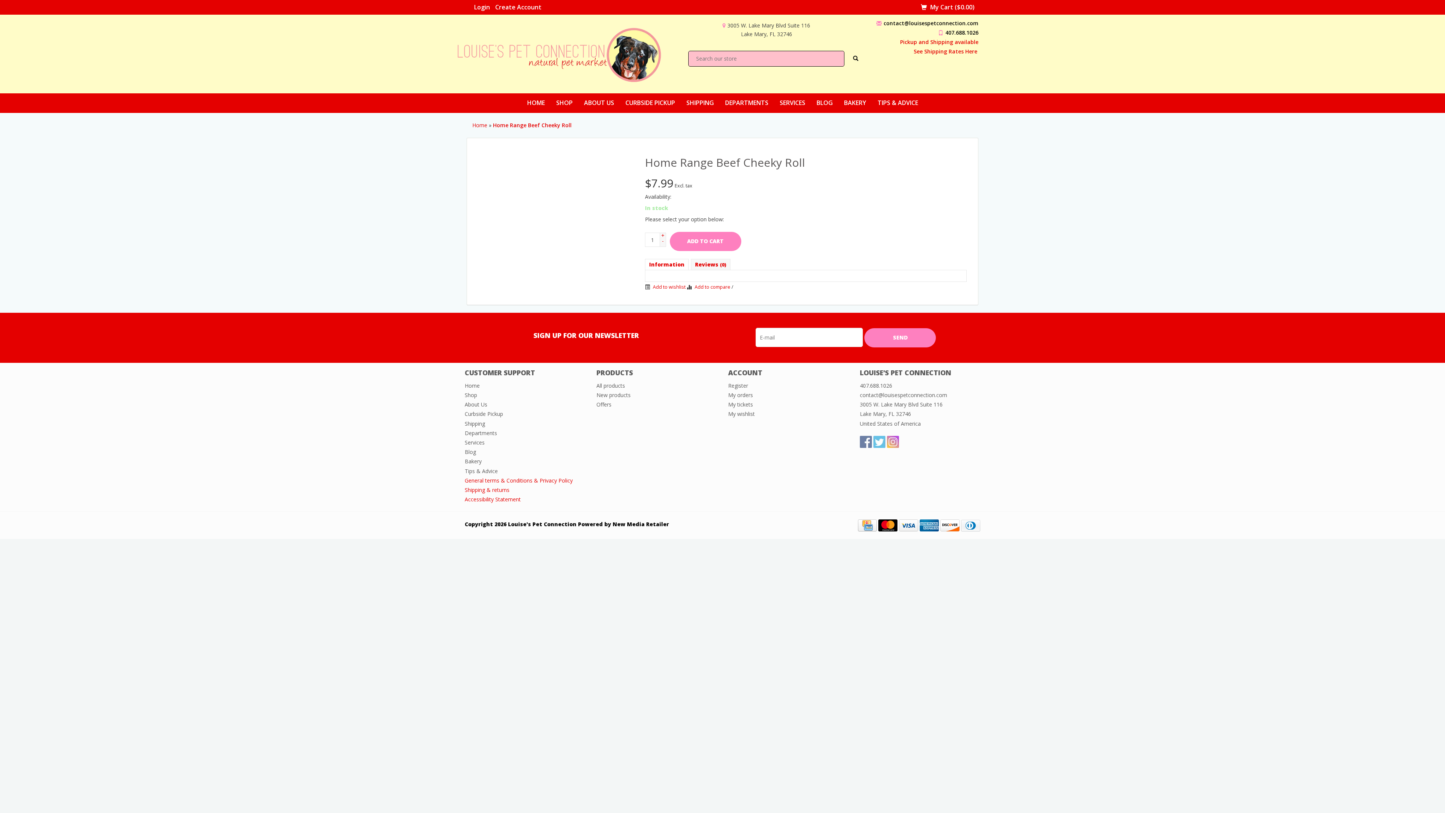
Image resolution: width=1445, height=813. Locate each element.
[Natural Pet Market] (566, 53)
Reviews (710, 264)
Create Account (518, 7)
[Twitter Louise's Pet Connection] (879, 442)
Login (482, 7)
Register (738, 385)
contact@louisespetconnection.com (931, 23)
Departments (746, 103)
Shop (564, 103)
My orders (740, 395)
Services (792, 103)
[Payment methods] (867, 524)
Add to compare (713, 287)
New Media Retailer (641, 524)
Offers (603, 404)
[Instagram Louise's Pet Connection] (893, 442)
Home (536, 103)
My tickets (740, 404)
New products (613, 395)
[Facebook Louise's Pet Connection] (866, 442)
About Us (599, 103)
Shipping (700, 103)
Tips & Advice (898, 103)
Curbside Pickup (650, 103)
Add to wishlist (669, 287)
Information (666, 264)
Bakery (855, 103)
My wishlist (741, 413)
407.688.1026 (961, 32)
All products (610, 385)
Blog (825, 103)
